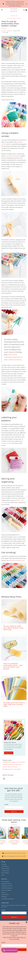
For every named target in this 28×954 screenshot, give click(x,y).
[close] (26, 922)
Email (3, 942)
